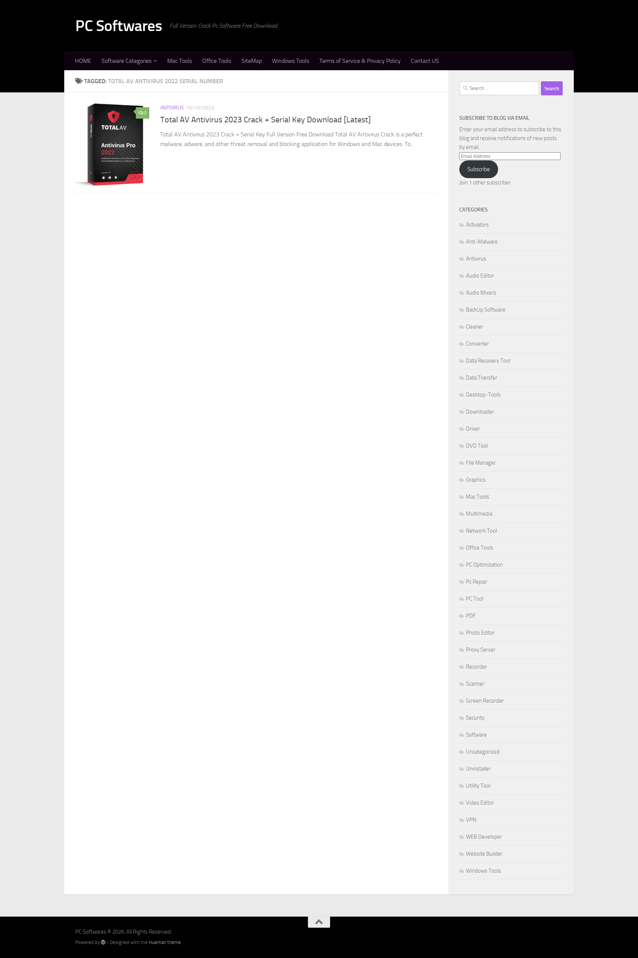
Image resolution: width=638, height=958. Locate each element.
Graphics (476, 479)
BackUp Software (485, 309)
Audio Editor (480, 275)
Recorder (476, 666)
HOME (83, 60)
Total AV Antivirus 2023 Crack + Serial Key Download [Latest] (265, 120)
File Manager (481, 462)
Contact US (425, 60)
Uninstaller (478, 768)
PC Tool (474, 598)
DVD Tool (477, 445)
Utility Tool (478, 785)
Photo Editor (480, 632)
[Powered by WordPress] (103, 942)
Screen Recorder (485, 700)
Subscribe (478, 169)
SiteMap (251, 60)
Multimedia (479, 513)
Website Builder (484, 853)
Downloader (480, 411)
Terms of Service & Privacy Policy (360, 60)
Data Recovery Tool (488, 360)
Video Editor (480, 802)
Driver (473, 428)
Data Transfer (481, 377)
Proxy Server (480, 649)
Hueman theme (165, 942)
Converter (477, 343)
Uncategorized (483, 751)
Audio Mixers (481, 292)
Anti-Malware (482, 241)
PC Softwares (118, 26)
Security (475, 717)
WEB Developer (484, 836)
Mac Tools (179, 60)
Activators (477, 224)
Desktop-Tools (483, 394)
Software (476, 734)
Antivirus (172, 108)
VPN (471, 819)
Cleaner (474, 326)
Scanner (475, 683)
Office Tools (216, 60)
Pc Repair (476, 581)
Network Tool (481, 530)
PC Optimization (484, 564)
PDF (471, 615)
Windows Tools (290, 60)
